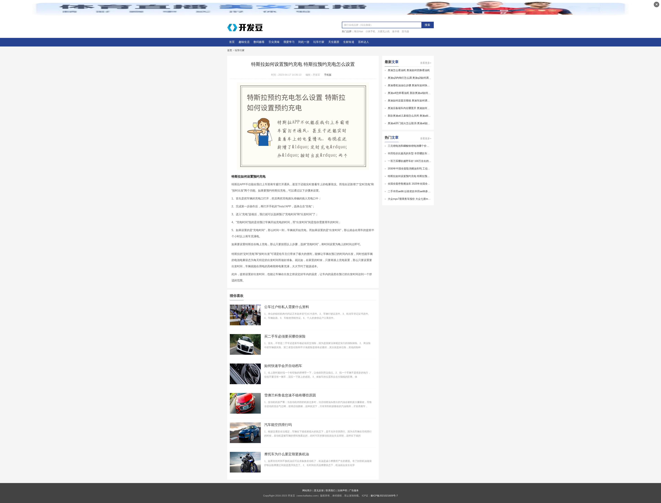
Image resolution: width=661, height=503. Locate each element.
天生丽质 (333, 41)
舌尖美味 (274, 41)
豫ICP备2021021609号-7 (384, 495)
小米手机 (370, 31)
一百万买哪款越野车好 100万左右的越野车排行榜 (416, 160)
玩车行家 (318, 41)
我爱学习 (289, 41)
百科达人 (363, 41)
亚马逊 (405, 31)
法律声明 (342, 490)
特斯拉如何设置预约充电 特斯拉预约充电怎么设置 (416, 176)
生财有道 (348, 41)
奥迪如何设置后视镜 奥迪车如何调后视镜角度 (414, 100)
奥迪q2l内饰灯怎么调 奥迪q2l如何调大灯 (411, 77)
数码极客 (259, 41)
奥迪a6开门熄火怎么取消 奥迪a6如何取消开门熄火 (417, 123)
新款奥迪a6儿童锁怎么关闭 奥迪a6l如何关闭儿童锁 (417, 115)
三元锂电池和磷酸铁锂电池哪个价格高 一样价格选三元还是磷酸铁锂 (427, 145)
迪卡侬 (395, 31)
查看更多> (425, 62)
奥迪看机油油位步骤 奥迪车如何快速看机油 (413, 85)
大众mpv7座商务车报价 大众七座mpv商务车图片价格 (418, 198)
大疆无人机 (384, 31)
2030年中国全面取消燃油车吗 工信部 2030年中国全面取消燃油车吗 (426, 168)
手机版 (327, 74)
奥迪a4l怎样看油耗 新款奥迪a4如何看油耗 (412, 92)
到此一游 (303, 41)
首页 (232, 41)
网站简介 (307, 490)
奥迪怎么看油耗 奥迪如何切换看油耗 (409, 70)
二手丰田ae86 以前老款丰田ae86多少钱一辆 (413, 191)
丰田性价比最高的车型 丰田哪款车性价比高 (413, 153)
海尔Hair (358, 31)
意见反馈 (319, 490)
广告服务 (354, 490)
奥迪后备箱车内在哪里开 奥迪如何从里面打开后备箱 (418, 108)
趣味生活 (244, 41)
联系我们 (330, 490)
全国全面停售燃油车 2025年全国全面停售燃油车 (415, 183)
